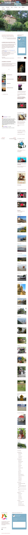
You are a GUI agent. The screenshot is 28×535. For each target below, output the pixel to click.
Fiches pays (19, 453)
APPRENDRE (19, 452)
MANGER (23, 7)
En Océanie (19, 497)
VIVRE (12, 7)
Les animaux (19, 456)
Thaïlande (19, 479)
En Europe (19, 496)
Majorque (19, 471)
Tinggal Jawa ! (9, 83)
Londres (19, 470)
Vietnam (19, 480)
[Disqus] (9, 105)
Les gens (19, 457)
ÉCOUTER (18, 482)
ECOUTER (15, 7)
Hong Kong (19, 465)
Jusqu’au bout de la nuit (10, 87)
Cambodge (19, 462)
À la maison (19, 493)
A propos (3, 7)
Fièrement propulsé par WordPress (6, 533)
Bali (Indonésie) (20, 461)
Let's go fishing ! (9, 2)
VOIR (19, 7)
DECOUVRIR (7, 7)
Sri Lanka (19, 478)
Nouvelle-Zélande (20, 474)
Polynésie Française (20, 475)
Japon (19, 466)
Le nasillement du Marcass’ (21, 485)
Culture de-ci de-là (20, 501)
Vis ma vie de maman (20, 505)
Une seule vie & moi (9, 74)
